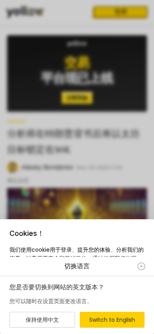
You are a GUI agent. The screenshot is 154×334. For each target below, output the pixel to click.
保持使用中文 (42, 320)
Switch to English (112, 320)
